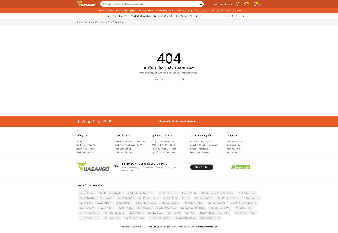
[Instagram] (232, 16)
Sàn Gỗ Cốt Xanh (104, 203)
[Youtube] (243, 16)
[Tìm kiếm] (201, 4)
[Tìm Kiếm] (182, 79)
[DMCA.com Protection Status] (240, 167)
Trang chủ (82, 22)
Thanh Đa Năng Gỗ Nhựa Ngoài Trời (214, 213)
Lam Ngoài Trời (106, 208)
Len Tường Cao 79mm (89, 218)
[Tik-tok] (240, 16)
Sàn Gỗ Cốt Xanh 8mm (114, 213)
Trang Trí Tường (87, 193)
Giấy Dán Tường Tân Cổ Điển (193, 208)
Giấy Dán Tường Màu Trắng (229, 198)
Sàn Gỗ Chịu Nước (125, 198)
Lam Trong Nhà (252, 198)
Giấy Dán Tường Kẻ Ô (217, 203)
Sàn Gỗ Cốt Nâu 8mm (166, 208)
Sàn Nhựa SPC (174, 213)
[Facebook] (225, 16)
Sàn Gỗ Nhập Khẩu (87, 198)
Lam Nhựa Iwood (155, 213)
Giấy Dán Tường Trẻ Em (148, 198)
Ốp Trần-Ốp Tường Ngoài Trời (243, 203)
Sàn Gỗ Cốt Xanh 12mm (245, 213)
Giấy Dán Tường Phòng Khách (140, 193)
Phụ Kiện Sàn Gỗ (189, 193)
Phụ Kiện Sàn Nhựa (246, 193)
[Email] (105, 121)
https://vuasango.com (208, 227)
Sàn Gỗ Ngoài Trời (243, 208)
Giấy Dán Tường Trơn (168, 193)
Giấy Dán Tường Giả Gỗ (210, 218)
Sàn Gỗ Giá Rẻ (86, 203)
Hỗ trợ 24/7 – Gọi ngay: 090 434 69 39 (144, 163)
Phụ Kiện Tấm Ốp (125, 208)
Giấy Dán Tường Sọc (203, 198)
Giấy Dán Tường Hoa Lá (146, 203)
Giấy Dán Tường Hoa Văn (160, 218)
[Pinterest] (236, 16)
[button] (221, 4)
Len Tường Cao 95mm (89, 213)
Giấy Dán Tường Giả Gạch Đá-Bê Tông (217, 193)
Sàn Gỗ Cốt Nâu (123, 203)
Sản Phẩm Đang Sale (193, 203)
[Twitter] (228, 16)
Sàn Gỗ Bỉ (190, 213)
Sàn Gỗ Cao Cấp (145, 208)
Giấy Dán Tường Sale (170, 203)
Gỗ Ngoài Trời (106, 198)
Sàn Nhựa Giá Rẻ (87, 208)
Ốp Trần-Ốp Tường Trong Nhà (176, 198)
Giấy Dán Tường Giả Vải (220, 208)
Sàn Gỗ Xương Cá (112, 218)
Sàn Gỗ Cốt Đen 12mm (185, 218)
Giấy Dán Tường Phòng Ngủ (111, 193)
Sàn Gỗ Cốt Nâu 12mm (134, 218)
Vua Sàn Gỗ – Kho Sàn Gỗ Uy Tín (150, 227)
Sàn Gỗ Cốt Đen (136, 213)
